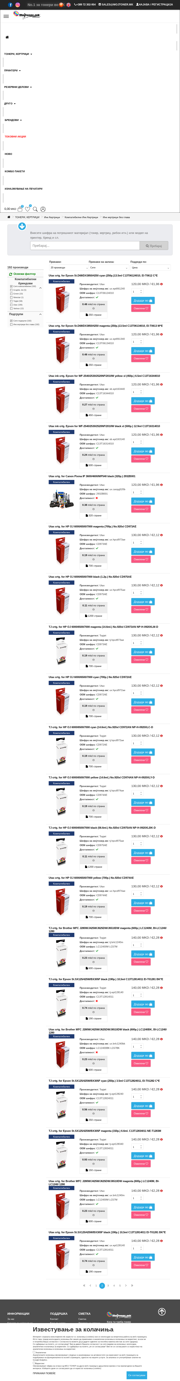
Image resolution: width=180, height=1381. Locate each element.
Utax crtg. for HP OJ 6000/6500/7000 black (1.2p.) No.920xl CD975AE (90, 576)
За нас (10, 1319)
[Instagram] (17, 4)
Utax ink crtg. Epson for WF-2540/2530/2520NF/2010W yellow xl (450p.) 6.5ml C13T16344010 (104, 375)
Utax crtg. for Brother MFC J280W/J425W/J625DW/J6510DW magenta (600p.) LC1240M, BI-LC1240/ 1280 (104, 1183)
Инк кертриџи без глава (116, 217)
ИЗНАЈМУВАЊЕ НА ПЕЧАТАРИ (23, 188)
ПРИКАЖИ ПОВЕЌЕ (44, 1373)
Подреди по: (138, 261)
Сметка (82, 1319)
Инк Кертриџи (52, 217)
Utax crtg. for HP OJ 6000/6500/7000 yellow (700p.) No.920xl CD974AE (91, 877)
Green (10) (18, 294)
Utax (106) (17, 305)
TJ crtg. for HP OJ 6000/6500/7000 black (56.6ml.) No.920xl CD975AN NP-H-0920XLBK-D (102, 827)
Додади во (141, 300)
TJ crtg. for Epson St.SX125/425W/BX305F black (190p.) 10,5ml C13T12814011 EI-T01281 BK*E (106, 979)
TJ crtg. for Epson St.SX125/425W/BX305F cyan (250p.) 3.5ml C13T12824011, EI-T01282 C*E (104, 1080)
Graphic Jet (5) (19, 290)
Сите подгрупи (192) (22, 321)
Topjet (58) (17, 301)
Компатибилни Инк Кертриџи (81, 217)
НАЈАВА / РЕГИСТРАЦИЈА (156, 4)
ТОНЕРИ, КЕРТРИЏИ (27, 217)
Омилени (140, 308)
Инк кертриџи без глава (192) (26, 324)
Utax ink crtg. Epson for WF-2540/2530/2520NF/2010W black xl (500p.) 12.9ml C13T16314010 (104, 426)
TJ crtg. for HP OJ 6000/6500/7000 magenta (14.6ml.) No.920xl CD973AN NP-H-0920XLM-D (103, 626)
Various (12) (18, 308)
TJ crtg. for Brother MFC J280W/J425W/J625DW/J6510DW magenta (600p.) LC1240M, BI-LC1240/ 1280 (107, 930)
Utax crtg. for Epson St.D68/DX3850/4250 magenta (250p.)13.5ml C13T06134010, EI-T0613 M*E (106, 325)
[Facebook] (10, 4)
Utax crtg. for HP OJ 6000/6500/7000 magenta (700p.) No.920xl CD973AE (92, 526)
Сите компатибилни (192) (24, 286)
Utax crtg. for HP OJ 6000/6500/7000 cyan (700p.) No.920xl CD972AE (90, 677)
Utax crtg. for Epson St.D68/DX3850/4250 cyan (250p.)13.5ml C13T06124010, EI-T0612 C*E (103, 275)
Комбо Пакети (15, 171)
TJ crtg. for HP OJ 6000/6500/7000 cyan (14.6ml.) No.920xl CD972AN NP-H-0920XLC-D (101, 727)
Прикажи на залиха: (101, 261)
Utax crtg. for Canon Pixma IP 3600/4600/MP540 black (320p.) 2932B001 (92, 476)
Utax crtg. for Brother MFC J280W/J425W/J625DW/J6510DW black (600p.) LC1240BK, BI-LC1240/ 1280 (108, 1031)
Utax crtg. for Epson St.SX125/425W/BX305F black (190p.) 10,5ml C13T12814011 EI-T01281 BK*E (107, 1232)
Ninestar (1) (18, 297)
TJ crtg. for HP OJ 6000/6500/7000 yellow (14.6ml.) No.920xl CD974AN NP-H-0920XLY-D (102, 777)
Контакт (54, 1319)
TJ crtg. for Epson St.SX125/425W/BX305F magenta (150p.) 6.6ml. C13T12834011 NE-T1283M (105, 1130)
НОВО (8, 154)
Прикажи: (55, 261)
